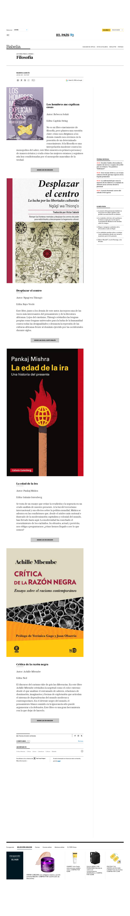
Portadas (120, 47)
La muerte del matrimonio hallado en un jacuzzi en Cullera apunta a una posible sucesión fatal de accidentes (110, 212)
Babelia (13, 46)
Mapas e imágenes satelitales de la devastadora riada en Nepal (109, 228)
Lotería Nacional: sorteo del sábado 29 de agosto (109, 191)
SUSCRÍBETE (106, 30)
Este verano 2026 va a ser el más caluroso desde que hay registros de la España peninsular (110, 175)
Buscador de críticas (89, 47)
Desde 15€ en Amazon (45, 170)
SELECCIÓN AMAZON (24, 847)
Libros (34, 751)
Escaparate (10, 847)
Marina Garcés (23, 73)
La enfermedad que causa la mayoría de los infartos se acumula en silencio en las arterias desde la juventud (110, 183)
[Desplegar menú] (8, 35)
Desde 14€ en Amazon (45, 540)
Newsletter (112, 47)
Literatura (41, 751)
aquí (59, 761)
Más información (21, 761)
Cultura (48, 751)
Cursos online (47, 847)
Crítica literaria (20, 751)
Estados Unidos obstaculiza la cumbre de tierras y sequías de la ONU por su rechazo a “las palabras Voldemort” (110, 166)
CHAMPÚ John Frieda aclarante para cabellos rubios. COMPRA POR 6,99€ (73, 869)
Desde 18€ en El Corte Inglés (45, 340)
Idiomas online (59, 847)
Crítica (29, 751)
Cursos (37, 847)
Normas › (80, 741)
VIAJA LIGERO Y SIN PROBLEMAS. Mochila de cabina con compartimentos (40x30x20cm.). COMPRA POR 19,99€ (94, 870)
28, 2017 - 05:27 (22, 75)
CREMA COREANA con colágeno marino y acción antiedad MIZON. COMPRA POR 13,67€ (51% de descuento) (43, 876)
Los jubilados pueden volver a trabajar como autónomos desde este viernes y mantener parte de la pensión (110, 234)
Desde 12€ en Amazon (45, 720)
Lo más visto (101, 206)
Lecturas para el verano (24, 54)
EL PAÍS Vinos (71, 847)
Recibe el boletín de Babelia (27, 736)
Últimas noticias (103, 159)
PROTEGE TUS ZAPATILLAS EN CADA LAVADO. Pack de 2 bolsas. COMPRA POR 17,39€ (115, 869)
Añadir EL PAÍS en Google (75, 80)
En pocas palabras (102, 47)
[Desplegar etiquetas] (82, 751)
